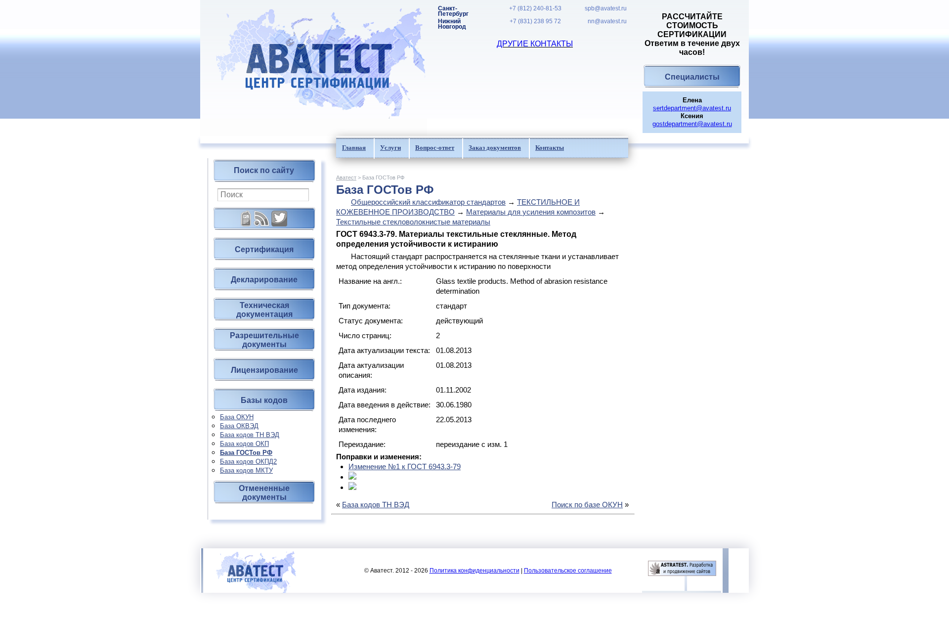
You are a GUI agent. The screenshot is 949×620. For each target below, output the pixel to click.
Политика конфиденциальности (474, 570)
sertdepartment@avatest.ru (692, 108)
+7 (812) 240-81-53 (535, 8)
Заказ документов (495, 147)
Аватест (346, 177)
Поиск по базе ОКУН (587, 504)
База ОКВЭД (239, 426)
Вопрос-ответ (434, 147)
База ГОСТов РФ (246, 452)
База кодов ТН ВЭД (249, 435)
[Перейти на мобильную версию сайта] (246, 215)
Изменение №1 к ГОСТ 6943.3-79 (404, 466)
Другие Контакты (535, 43)
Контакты (549, 147)
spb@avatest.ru (606, 8)
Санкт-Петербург (453, 11)
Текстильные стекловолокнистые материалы (413, 222)
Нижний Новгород (452, 24)
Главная (354, 147)
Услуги (390, 147)
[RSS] (261, 215)
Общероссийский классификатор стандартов (428, 202)
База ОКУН (237, 417)
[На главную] (313, 68)
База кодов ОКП (244, 443)
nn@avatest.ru (607, 21)
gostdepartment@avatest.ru (692, 124)
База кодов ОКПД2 (248, 461)
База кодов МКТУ (246, 470)
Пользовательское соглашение (568, 570)
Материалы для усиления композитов (531, 212)
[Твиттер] (279, 215)
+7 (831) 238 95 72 (535, 21)
